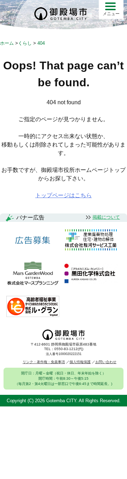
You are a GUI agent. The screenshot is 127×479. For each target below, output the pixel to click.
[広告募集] (32, 240)
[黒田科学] (91, 274)
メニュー (111, 13)
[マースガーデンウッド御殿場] (33, 274)
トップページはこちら (63, 195)
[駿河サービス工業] (90, 240)
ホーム (7, 43)
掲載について (106, 217)
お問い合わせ (105, 362)
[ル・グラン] (32, 307)
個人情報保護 (80, 362)
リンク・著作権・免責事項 (44, 362)
